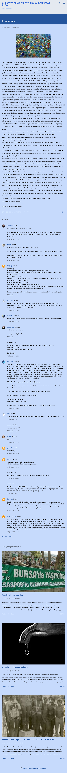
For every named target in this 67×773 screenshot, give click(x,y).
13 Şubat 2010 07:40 (13, 532)
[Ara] (60, 3)
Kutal (9, 413)
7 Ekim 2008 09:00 (13, 321)
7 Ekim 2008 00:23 (13, 295)
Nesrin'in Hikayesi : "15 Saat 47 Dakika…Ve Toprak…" (29, 739)
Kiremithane (19, 212)
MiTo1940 (10, 316)
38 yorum (11, 686)
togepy (9, 266)
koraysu (10, 499)
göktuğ (9, 436)
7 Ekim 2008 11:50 (13, 356)
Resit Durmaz (11, 516)
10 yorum (11, 758)
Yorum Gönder (7, 536)
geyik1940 (10, 448)
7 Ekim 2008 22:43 (13, 442)
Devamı (62, 614)
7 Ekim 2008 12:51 (13, 408)
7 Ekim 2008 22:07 (13, 431)
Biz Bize (11, 212)
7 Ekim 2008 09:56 (13, 337)
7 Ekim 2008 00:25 (13, 310)
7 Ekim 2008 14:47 (13, 419)
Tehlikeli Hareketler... (13, 595)
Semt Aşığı (10, 225)
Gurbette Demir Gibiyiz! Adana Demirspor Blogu (26, 4)
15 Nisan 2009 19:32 (13, 493)
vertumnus (11, 361)
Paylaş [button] (61, 212)
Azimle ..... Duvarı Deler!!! (15, 667)
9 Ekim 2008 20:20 (13, 467)
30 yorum (11, 614)
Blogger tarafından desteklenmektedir (35, 768)
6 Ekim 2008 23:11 (13, 260)
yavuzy (9, 244)
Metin (9, 459)
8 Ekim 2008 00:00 (13, 454)
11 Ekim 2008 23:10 (13, 478)
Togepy (26, 212)
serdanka (10, 300)
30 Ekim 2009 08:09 (13, 511)
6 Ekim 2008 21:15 (13, 239)
